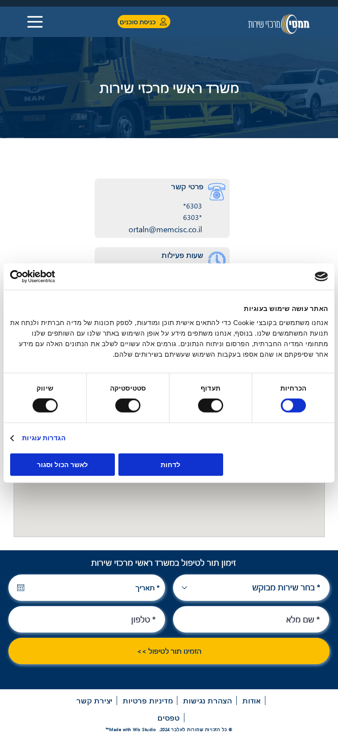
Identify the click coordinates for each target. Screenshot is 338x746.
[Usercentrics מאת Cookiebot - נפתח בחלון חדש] (48, 276)
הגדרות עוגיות (43, 438)
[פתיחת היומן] (20, 587)
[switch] (213, 406)
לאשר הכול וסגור (62, 464)
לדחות (170, 464)
